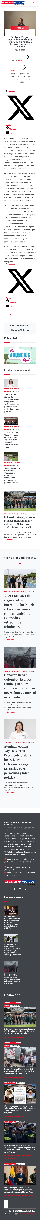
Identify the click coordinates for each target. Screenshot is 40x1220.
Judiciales (20, 28)
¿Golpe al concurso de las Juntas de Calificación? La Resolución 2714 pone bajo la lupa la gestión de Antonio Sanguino (20, 1109)
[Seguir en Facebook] (14, 889)
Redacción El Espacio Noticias (14, 514)
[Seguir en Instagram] (20, 889)
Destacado (19, 1037)
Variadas (19, 1077)
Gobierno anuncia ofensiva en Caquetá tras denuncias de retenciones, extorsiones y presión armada (12, 475)
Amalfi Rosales (10, 1083)
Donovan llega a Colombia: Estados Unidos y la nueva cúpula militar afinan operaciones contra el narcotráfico (12, 978)
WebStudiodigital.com (27, 1214)
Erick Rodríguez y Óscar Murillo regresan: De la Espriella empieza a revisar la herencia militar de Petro (18, 1189)
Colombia (8, 1037)
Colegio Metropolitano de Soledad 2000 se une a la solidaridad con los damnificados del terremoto (19, 1071)
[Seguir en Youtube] (25, 889)
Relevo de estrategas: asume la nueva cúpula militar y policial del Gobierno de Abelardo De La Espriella (20, 522)
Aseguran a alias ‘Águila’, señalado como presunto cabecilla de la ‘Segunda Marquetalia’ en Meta (12, 439)
